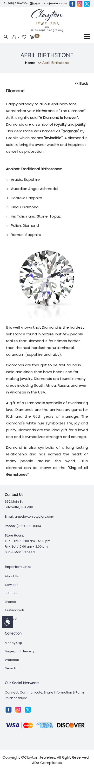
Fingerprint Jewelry (19, 651)
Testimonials (15, 610)
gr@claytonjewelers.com (50, 3)
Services (11, 584)
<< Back (81, 83)
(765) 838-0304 (17, 3)
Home (30, 62)
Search (10, 668)
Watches (12, 659)
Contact (11, 618)
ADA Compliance (47, 762)
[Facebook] (72, 3)
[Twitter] (86, 3)
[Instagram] (79, 3)
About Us (12, 576)
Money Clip (13, 643)
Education (12, 593)
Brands (10, 601)
